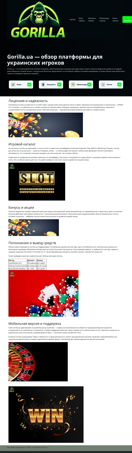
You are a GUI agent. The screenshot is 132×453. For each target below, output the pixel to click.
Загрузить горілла (92, 19)
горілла (72, 19)
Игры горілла (82, 19)
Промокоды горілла (104, 19)
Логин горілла (115, 19)
